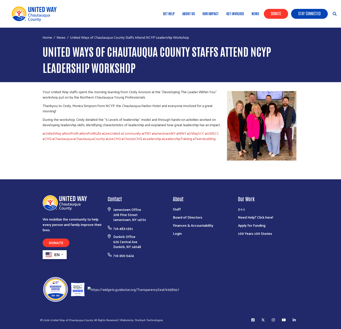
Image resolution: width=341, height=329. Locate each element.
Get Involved (235, 13)
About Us (188, 13)
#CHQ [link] (47, 138)
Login (177, 233)
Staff (177, 209)
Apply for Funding (251, 225)
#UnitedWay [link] (52, 133)
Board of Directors (187, 217)
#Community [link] (131, 133)
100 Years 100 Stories (255, 233)
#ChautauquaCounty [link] (89, 138)
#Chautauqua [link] (62, 138)
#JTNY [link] (146, 133)
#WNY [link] (181, 133)
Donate (276, 13)
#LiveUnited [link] (111, 133)
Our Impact (210, 13)
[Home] (35, 14)
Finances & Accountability (193, 225)
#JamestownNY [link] (164, 133)
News (255, 13)
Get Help (169, 13)
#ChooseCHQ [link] (132, 138)
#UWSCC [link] (212, 133)
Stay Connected (309, 13)
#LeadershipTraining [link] (177, 138)
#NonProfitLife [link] (90, 133)
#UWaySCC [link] (195, 133)
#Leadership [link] (152, 138)
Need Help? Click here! (255, 217)
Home (47, 37)
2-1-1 (241, 209)
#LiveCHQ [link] (113, 138)
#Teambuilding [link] (204, 138)
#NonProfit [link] (70, 133)
